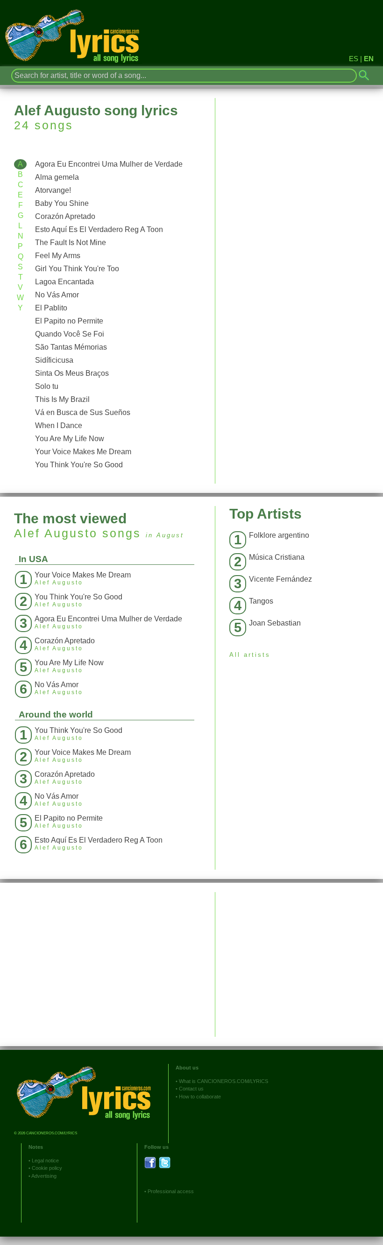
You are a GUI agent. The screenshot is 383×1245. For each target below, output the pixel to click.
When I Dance (58, 425)
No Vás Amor (57, 295)
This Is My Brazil (62, 399)
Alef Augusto (56, 533)
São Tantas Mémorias (71, 347)
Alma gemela (57, 177)
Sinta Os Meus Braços (72, 373)
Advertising (44, 1176)
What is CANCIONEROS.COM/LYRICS (223, 1081)
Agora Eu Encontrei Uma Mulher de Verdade (109, 164)
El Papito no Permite (69, 321)
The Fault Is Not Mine (70, 242)
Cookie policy (47, 1168)
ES (353, 59)
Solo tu (46, 386)
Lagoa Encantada (64, 282)
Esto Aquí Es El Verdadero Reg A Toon (99, 229)
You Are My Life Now (69, 439)
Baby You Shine (62, 203)
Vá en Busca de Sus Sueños (82, 412)
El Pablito (51, 308)
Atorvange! (53, 190)
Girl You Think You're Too (77, 269)
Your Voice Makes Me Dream (83, 452)
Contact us (191, 1088)
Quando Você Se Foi (69, 334)
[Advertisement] (299, 957)
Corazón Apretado (65, 216)
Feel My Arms (57, 256)
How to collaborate (200, 1096)
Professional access (171, 1191)
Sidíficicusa (54, 360)
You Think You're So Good (79, 465)
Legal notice (45, 1160)
